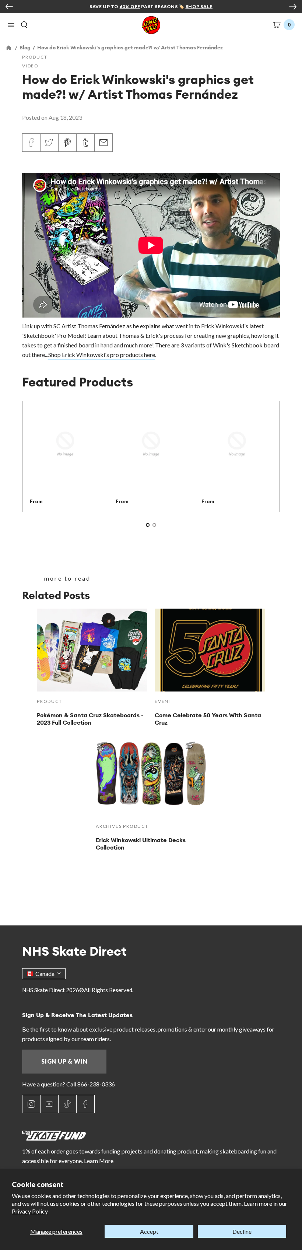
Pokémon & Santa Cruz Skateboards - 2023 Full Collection (90, 718)
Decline (242, 1231)
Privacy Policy (30, 1211)
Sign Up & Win (64, 1061)
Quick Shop (65, 469)
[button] (11, 25)
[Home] (9, 47)
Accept (149, 1231)
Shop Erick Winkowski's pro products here (101, 354)
